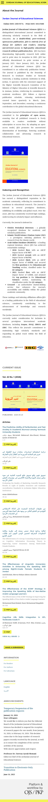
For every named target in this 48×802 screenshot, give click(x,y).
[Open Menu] (2, 2)
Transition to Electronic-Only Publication (18, 768)
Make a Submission (14, 647)
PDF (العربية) (11, 444)
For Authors (8, 667)
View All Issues (9, 636)
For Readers (8, 663)
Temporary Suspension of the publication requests (18, 709)
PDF (8, 632)
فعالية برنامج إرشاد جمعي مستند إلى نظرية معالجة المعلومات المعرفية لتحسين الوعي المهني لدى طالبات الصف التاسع (24, 538)
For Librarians (9, 671)
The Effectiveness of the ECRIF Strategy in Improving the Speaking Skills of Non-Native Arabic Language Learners (24, 594)
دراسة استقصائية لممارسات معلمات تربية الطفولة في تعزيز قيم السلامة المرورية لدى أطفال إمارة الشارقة (24, 454)
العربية (6, 690)
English (7, 687)
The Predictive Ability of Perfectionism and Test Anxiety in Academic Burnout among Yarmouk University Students (24, 429)
